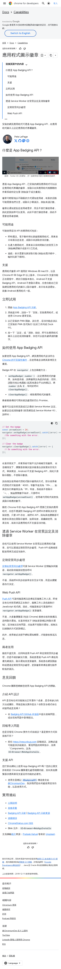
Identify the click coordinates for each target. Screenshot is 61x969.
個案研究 (6, 909)
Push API (6, 598)
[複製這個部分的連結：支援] (11, 265)
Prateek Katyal (30, 834)
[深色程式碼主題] (52, 423)
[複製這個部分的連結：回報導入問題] (22, 726)
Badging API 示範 (17, 813)
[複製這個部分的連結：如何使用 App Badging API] (45, 348)
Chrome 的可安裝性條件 (14, 360)
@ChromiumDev (16, 783)
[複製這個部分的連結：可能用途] (16, 224)
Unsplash (50, 834)
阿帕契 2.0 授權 (25, 862)
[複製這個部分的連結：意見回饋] (19, 677)
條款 (4, 956)
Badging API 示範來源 (39, 813)
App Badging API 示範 (24, 307)
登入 (55, 3)
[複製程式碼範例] (56, 423)
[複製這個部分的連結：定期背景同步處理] (28, 560)
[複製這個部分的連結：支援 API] (16, 760)
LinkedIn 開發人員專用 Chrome (16, 939)
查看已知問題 (8, 892)
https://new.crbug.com (24, 741)
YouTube (6, 935)
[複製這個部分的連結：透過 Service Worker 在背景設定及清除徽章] (15, 535)
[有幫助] (20, 48)
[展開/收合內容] (26, 64)
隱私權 (12, 956)
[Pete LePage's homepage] (27, 141)
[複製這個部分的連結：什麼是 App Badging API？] (45, 150)
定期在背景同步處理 (12, 566)
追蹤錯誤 (12, 818)
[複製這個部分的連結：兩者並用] (16, 647)
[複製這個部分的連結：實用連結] (19, 795)
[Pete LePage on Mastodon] (23, 141)
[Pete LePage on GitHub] (19, 141)
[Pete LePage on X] (15, 141)
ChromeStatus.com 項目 (20, 823)
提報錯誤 (6, 888)
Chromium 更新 (9, 905)
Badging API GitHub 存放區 (25, 714)
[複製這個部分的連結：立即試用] (19, 299)
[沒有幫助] (24, 48)
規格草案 (12, 808)
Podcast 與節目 (9, 918)
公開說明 (12, 803)
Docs (5, 12)
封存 (4, 914)
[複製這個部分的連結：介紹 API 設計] (22, 694)
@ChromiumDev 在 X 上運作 (15, 930)
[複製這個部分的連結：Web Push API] (23, 592)
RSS (4, 944)
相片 (13, 834)
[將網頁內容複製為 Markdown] (51, 55)
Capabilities (21, 12)
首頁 (4, 43)
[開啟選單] (4, 3)
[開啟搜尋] (43, 3)
